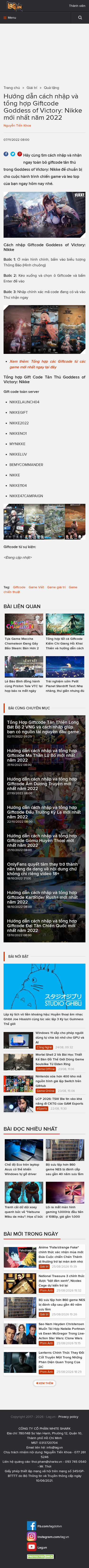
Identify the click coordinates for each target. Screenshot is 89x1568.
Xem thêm (46, 1383)
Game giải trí (56, 587)
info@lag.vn (55, 1447)
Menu (11, 17)
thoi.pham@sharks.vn (47, 1461)
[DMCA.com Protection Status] (41, 1556)
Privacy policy (68, 1417)
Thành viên (77, 6)
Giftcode (19, 587)
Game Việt (36, 587)
